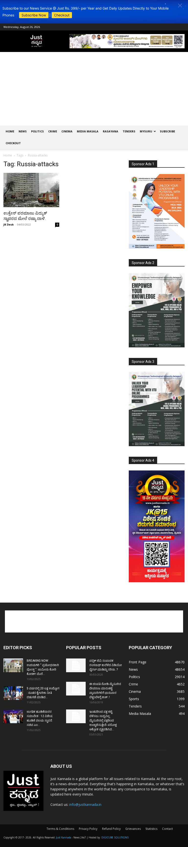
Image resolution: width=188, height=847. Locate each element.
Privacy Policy (88, 829)
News (23, 131)
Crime (52, 131)
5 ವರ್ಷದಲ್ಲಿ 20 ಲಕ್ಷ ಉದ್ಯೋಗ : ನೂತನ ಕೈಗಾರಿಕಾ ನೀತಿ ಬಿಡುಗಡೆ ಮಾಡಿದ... (43, 693)
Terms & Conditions (60, 829)
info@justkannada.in (85, 804)
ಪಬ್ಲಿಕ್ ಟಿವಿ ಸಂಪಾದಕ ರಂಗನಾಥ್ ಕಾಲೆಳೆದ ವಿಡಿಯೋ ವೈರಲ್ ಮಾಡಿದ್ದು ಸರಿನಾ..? (105, 665)
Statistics (151, 829)
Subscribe (167, 131)
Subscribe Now (34, 15)
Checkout (62, 15)
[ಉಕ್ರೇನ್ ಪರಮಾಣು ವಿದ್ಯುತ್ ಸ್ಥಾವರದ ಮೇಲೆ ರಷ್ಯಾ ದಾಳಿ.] (31, 190)
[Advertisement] (94, 88)
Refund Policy (111, 829)
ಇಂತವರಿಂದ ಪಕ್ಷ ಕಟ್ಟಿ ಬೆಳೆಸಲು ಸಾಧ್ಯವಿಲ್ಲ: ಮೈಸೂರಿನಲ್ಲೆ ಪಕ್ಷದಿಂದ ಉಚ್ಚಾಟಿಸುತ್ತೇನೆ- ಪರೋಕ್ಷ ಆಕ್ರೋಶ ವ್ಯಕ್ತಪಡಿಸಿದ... (103, 720)
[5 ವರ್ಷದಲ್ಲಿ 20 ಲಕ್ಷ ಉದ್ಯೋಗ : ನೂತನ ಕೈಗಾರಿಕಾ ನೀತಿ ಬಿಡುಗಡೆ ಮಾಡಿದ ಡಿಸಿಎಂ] (13, 693)
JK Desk (8, 224)
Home (10, 131)
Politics (37, 131)
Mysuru (146, 131)
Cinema (66, 131)
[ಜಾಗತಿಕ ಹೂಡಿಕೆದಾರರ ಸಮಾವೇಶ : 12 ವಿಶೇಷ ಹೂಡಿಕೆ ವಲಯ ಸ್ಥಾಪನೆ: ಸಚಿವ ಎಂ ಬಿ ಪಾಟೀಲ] (13, 716)
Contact (167, 829)
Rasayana (110, 131)
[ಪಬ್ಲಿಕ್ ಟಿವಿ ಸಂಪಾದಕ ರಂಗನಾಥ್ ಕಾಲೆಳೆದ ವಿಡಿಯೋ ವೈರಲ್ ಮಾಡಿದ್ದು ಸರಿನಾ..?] (76, 665)
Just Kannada (63, 837)
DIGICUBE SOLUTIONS (115, 837)
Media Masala (87, 131)
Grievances (133, 829)
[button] (180, 5)
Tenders (129, 131)
